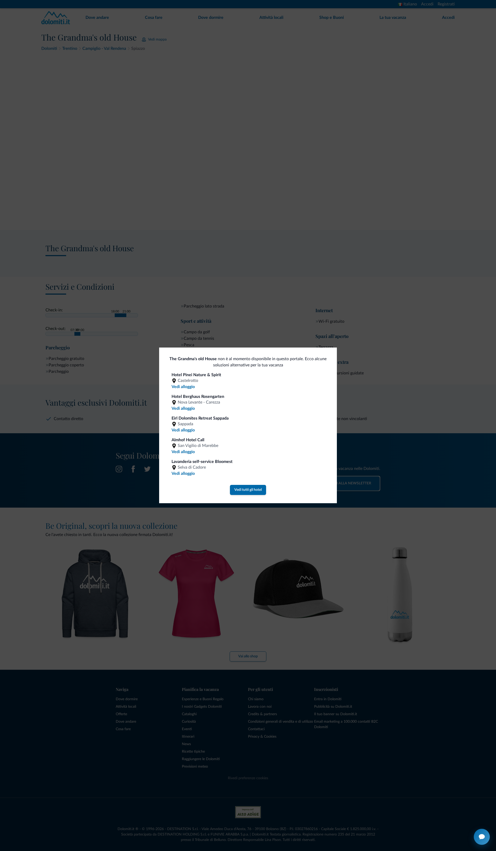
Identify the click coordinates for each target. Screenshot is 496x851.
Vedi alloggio (183, 387)
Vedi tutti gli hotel (248, 490)
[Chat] (482, 837)
